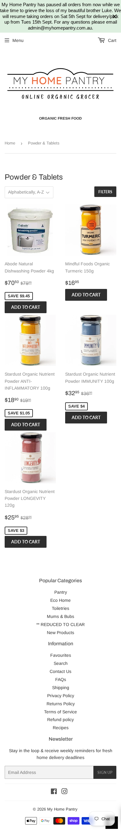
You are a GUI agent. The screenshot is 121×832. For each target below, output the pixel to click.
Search (61, 663)
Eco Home (60, 600)
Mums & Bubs (60, 616)
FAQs (60, 679)
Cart (111, 40)
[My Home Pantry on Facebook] (54, 792)
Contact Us (60, 671)
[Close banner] (114, 16)
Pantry (60, 592)
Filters (105, 192)
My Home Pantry (62, 809)
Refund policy (60, 719)
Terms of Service (60, 711)
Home (10, 143)
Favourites (60, 655)
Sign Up (104, 772)
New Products (60, 632)
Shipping (60, 687)
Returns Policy (61, 703)
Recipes (61, 727)
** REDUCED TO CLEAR (60, 624)
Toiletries (60, 608)
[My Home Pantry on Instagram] (64, 792)
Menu (18, 40)
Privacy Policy (60, 695)
